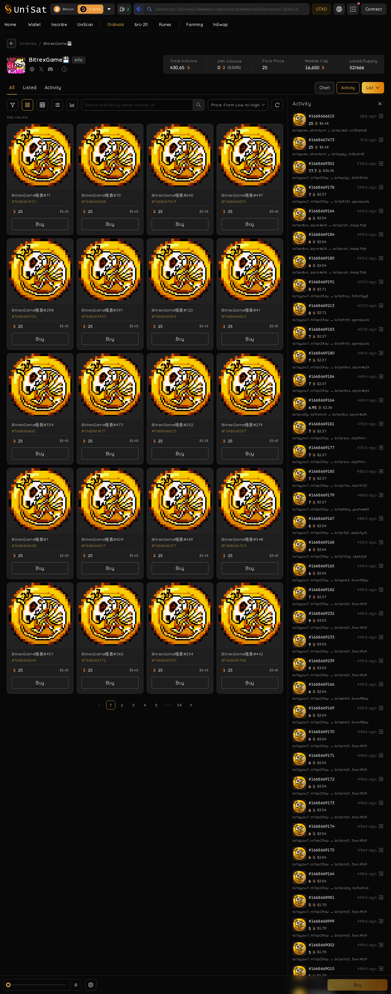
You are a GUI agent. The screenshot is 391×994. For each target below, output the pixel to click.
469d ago (367, 353)
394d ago (367, 187)
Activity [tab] (53, 87)
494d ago (367, 565)
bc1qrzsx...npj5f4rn (350, 438)
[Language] (339, 9)
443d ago (367, 210)
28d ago (368, 116)
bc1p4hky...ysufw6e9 (352, 509)
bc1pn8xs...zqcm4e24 (310, 225)
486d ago (367, 495)
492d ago (367, 542)
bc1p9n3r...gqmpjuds (352, 201)
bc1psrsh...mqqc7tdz (350, 225)
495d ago (367, 589)
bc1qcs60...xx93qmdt (349, 130)
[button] (27, 105)
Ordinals (28, 43)
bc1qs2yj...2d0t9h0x (351, 177)
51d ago (368, 139)
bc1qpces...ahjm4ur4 (309, 130)
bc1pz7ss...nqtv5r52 (351, 485)
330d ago (367, 163)
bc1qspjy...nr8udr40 (348, 154)
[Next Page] (191, 705)
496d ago (367, 731)
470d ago (367, 423)
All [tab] (12, 87)
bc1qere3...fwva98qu (352, 580)
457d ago (367, 281)
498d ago (367, 873)
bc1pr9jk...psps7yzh (351, 532)
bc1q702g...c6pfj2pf (351, 556)
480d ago (367, 471)
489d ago (367, 518)
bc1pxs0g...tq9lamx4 (310, 414)
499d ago (367, 897)
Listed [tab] (30, 87)
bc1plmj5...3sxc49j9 (351, 604)
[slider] (8, 984)
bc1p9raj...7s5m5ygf (351, 296)
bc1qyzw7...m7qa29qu (311, 177)
